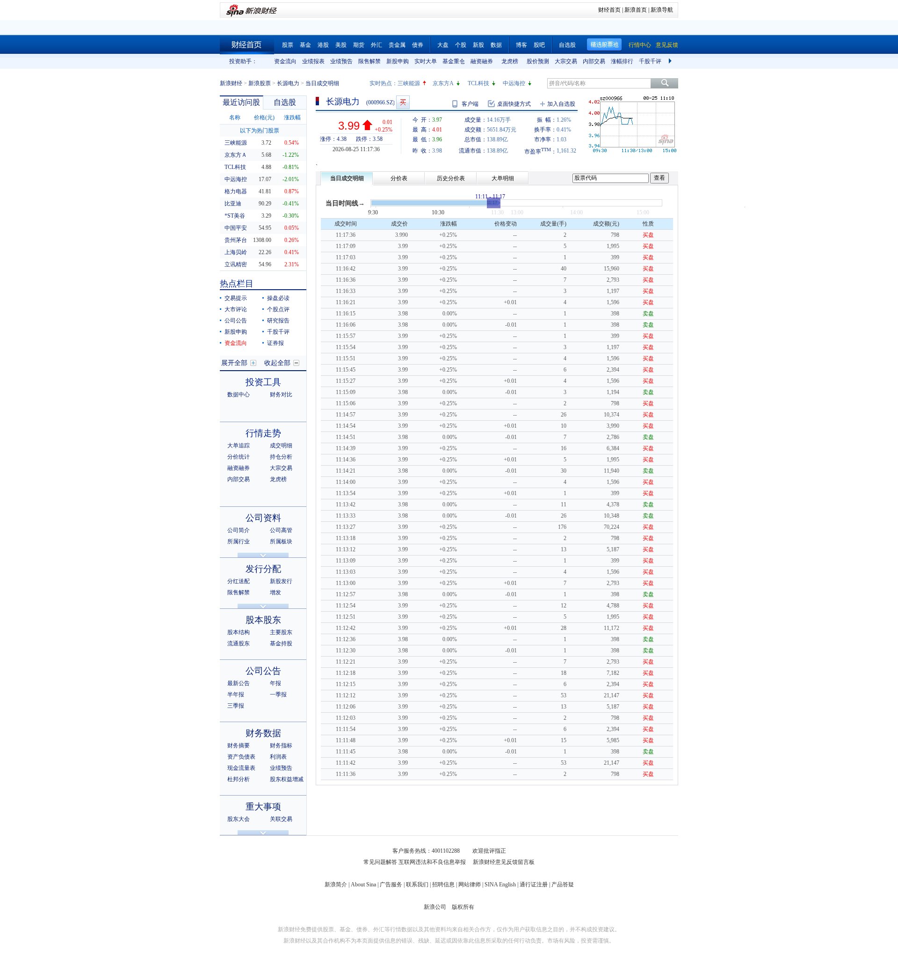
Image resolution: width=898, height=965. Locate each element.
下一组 (671, 61)
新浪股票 (259, 83)
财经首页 (609, 10)
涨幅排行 (622, 61)
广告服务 (391, 884)
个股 (460, 45)
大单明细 (503, 178)
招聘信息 (443, 884)
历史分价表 (451, 178)
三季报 (235, 705)
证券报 (275, 343)
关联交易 (281, 819)
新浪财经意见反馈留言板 (504, 862)
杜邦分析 (238, 779)
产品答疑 (562, 884)
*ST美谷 (234, 215)
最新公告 (238, 683)
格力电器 (235, 191)
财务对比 (281, 394)
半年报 (235, 694)
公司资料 (263, 518)
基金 (305, 45)
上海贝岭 (235, 252)
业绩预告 (341, 61)
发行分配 (263, 569)
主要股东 (281, 632)
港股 (323, 45)
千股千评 (650, 61)
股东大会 (238, 819)
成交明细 (281, 445)
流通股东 (238, 643)
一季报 (278, 694)
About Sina (363, 884)
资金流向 (285, 61)
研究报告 (278, 320)
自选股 (567, 45)
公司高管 (281, 530)
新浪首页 (635, 10)
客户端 (470, 104)
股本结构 (238, 632)
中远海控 (514, 83)
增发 (275, 592)
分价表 (399, 178)
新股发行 (281, 581)
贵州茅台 (235, 240)
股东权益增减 (287, 779)
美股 (341, 45)
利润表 (278, 756)
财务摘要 (238, 745)
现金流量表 (241, 768)
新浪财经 (231, 83)
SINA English (500, 884)
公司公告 (235, 320)
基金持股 (281, 643)
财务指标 (281, 745)
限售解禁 (369, 61)
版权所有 (463, 907)
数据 (496, 45)
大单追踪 (238, 445)
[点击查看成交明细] (493, 202)
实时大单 (425, 61)
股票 (287, 45)
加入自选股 (561, 104)
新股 (478, 45)
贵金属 (397, 45)
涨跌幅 (292, 117)
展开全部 (234, 362)
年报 (275, 683)
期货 (358, 45)
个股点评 (278, 309)
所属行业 (238, 541)
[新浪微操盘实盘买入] (403, 102)
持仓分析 (281, 456)
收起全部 (277, 362)
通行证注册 (534, 884)
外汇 (376, 45)
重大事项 (263, 806)
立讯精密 (235, 264)
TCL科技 (478, 83)
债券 (417, 45)
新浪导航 (662, 10)
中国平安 (235, 228)
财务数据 (263, 733)
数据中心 (238, 394)
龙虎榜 (509, 61)
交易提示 (235, 298)
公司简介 (238, 530)
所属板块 (281, 541)
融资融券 (482, 61)
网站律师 (469, 884)
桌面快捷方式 (514, 104)
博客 (521, 45)
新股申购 (397, 61)
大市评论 (235, 309)
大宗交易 (566, 61)
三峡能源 (409, 83)
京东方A (443, 83)
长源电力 (288, 83)
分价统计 (238, 456)
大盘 (443, 45)
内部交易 (594, 61)
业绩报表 (313, 61)
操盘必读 (278, 298)
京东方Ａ (235, 155)
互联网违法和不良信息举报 (432, 862)
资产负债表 (241, 756)
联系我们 (417, 884)
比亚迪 (232, 203)
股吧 (539, 45)
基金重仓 (453, 61)
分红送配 (238, 581)
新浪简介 (336, 884)
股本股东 (263, 620)
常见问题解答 (380, 862)
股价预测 (538, 61)
